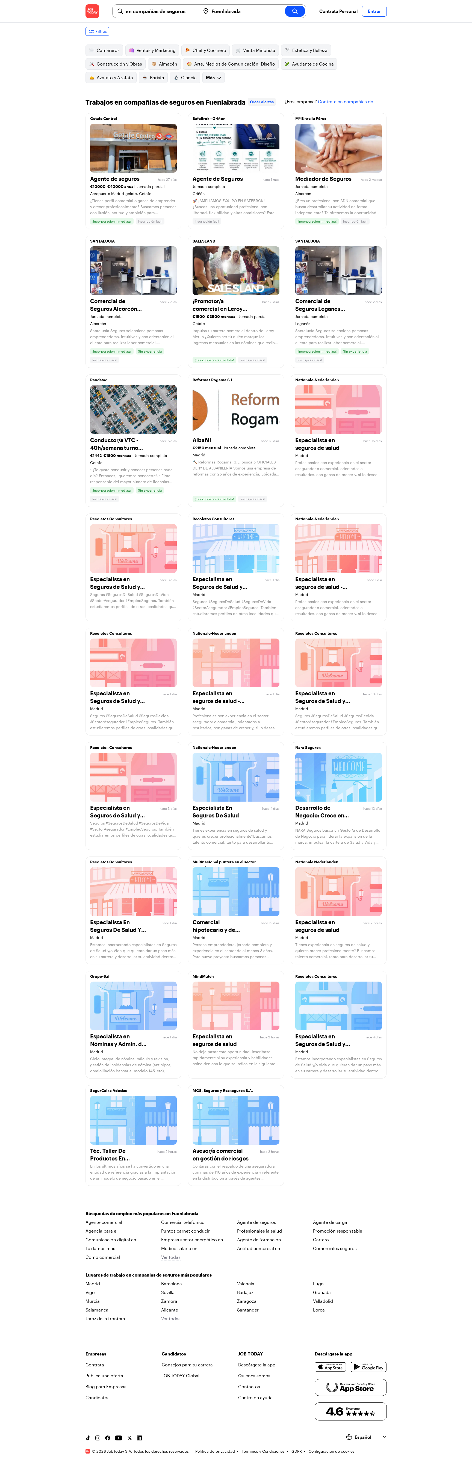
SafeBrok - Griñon (209, 118)
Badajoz (245, 1292)
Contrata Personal (338, 11)
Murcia (92, 1301)
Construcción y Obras (119, 63)
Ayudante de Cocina (313, 63)
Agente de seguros (256, 1222)
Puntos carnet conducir (185, 1230)
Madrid (92, 1283)
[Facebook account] (107, 1438)
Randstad (99, 379)
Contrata (94, 1364)
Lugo (318, 1283)
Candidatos (97, 1397)
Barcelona (171, 1283)
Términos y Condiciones (263, 1451)
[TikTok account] (87, 1438)
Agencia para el (101, 1230)
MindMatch (203, 976)
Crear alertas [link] (262, 101)
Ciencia (189, 77)
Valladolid (323, 1301)
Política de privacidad (215, 1451)
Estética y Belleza (310, 50)
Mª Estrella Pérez (310, 118)
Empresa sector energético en (192, 1239)
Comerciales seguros (335, 1248)
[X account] (129, 1438)
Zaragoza (246, 1301)
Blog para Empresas (105, 1386)
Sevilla (168, 1292)
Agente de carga (330, 1222)
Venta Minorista (259, 50)
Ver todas (171, 1257)
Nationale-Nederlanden (317, 379)
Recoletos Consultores (111, 518)
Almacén (168, 63)
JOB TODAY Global (180, 1375)
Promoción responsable (337, 1230)
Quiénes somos (254, 1375)
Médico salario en (179, 1248)
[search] (295, 11)
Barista (157, 77)
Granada (322, 1292)
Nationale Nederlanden (316, 861)
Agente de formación (259, 1239)
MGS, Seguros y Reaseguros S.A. (223, 1090)
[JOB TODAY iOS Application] (331, 1366)
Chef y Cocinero (209, 50)
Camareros (108, 50)
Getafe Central (103, 118)
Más (210, 77)
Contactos (249, 1386)
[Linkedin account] (139, 1438)
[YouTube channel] (118, 1438)
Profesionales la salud (259, 1230)
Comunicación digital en (110, 1239)
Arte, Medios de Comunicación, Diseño (234, 63)
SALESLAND (204, 241)
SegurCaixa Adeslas (108, 1090)
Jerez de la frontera (105, 1318)
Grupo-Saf (100, 976)
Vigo (90, 1292)
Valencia (245, 1283)
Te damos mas (100, 1248)
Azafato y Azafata (115, 77)
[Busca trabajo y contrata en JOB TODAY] (92, 11)
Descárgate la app (256, 1364)
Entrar (374, 11)
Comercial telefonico (183, 1222)
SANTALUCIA (102, 241)
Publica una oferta (104, 1375)
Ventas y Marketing (156, 50)
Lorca (319, 1309)
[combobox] (161, 11)
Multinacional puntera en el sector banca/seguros (224, 863)
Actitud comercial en (258, 1248)
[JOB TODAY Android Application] (369, 1366)
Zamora (169, 1301)
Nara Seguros (308, 747)
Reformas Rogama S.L (213, 379)
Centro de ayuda (255, 1397)
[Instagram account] (97, 1438)
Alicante (169, 1309)
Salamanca (96, 1309)
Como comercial (102, 1257)
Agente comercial (103, 1222)
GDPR (296, 1451)
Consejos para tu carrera (187, 1364)
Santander (248, 1309)
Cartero (321, 1239)
